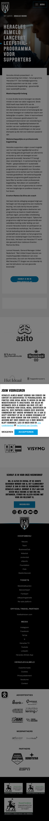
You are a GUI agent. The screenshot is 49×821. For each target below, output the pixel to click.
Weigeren (7, 432)
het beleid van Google (27, 425)
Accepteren (26, 432)
